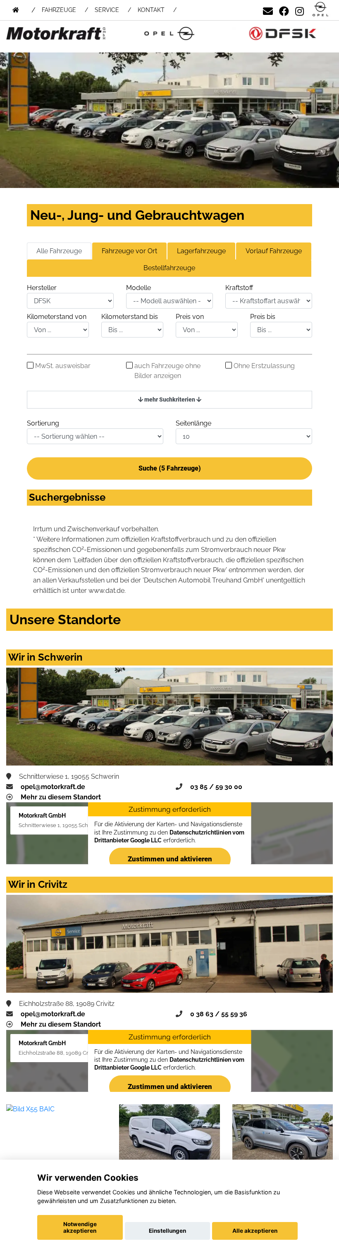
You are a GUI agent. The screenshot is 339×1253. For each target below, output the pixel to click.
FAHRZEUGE (59, 10)
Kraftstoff (239, 288)
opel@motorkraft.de (53, 787)
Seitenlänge (193, 423)
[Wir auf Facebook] (284, 9)
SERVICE (107, 10)
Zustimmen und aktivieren (169, 859)
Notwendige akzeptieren (80, 1227)
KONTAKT (151, 10)
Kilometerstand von (56, 317)
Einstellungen (167, 1230)
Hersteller (42, 288)
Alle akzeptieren (254, 1230)
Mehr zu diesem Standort (61, 797)
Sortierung (43, 423)
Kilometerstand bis (129, 317)
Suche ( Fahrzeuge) (169, 468)
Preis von (190, 317)
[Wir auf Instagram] (299, 9)
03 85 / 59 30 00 (216, 787)
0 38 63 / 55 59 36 (218, 1014)
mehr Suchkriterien (169, 399)
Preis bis (262, 317)
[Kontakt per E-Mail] (268, 9)
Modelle (138, 288)
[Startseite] (320, 9)
